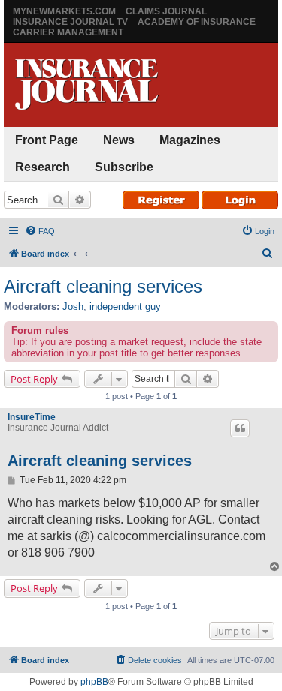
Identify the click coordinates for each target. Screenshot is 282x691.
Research (42, 167)
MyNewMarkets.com (64, 11)
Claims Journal (166, 11)
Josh (72, 306)
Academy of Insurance (197, 22)
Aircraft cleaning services (103, 286)
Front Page (46, 140)
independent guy (125, 306)
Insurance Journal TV (70, 22)
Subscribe (124, 167)
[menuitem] (40, 231)
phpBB (94, 682)
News (119, 140)
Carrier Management (68, 32)
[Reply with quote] (240, 428)
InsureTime (32, 417)
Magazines (189, 140)
